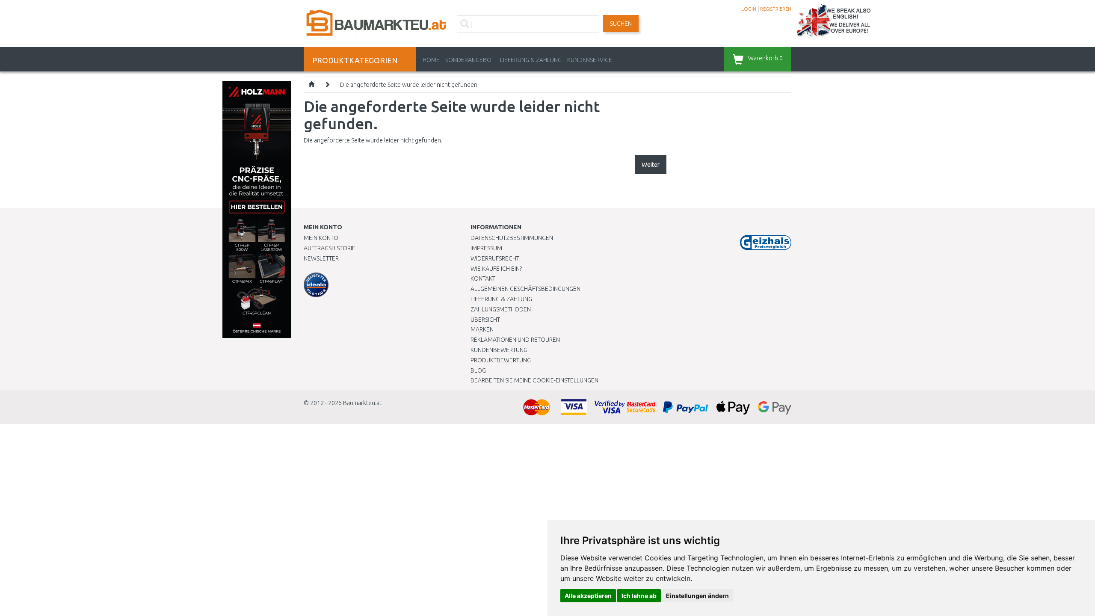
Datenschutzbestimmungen (512, 237)
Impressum (486, 248)
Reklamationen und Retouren (515, 339)
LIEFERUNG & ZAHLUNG (531, 59)
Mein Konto (321, 237)
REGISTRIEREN (775, 9)
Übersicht (485, 319)
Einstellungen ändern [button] (697, 595)
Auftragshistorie (329, 248)
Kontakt (483, 278)
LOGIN (748, 9)
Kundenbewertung (499, 349)
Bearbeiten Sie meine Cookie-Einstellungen (534, 380)
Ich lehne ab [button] (639, 595)
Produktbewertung (501, 360)
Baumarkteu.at (362, 403)
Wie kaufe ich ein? (496, 268)
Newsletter (321, 258)
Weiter (651, 164)
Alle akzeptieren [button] (588, 595)
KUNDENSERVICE (589, 59)
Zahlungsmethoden (501, 309)
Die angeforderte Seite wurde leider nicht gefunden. (409, 84)
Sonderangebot (469, 59)
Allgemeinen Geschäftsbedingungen (525, 288)
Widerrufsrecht (495, 258)
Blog (478, 370)
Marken (482, 329)
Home (431, 59)
